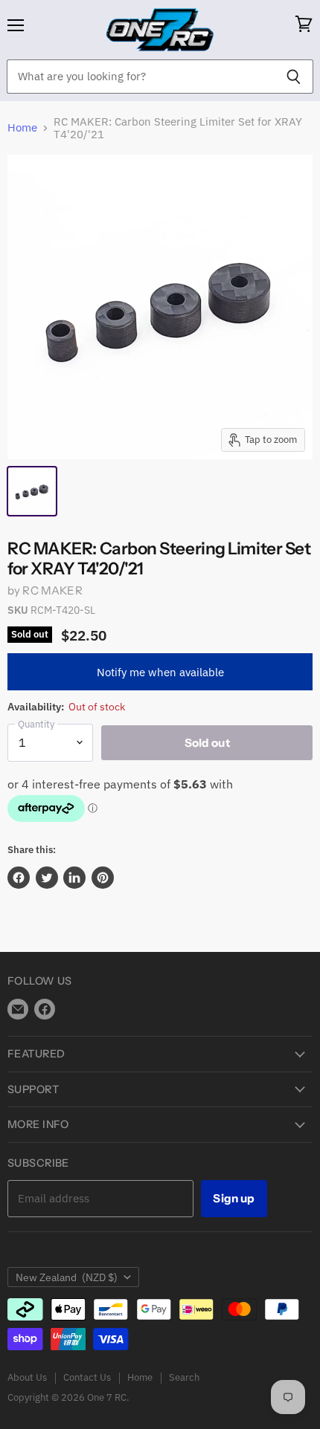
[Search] (293, 76)
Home (22, 127)
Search (184, 1377)
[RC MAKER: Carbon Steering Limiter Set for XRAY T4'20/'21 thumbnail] (32, 491)
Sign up (234, 1198)
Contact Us (87, 1377)
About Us (27, 1377)
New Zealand (67, 1277)
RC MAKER (52, 590)
